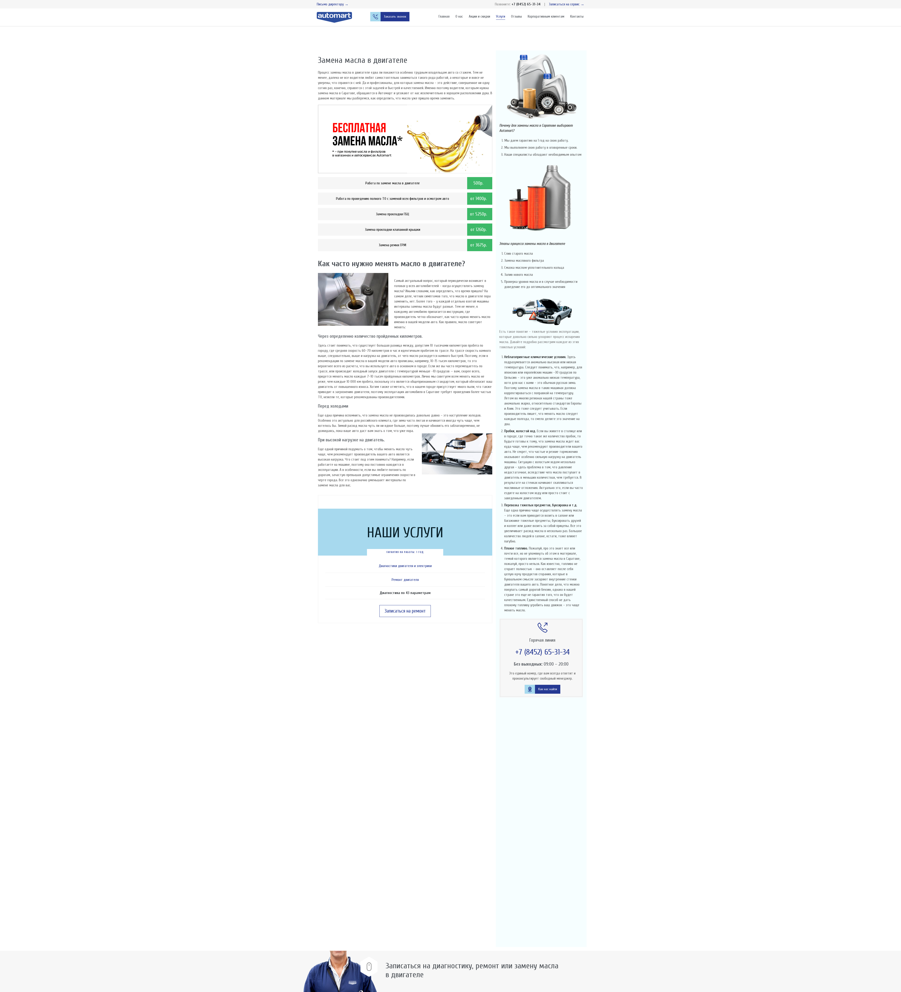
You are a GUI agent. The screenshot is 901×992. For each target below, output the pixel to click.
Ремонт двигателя (405, 580)
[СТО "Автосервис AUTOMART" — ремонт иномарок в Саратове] (338, 17)
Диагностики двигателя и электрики (405, 566)
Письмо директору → (332, 4)
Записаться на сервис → (566, 4)
